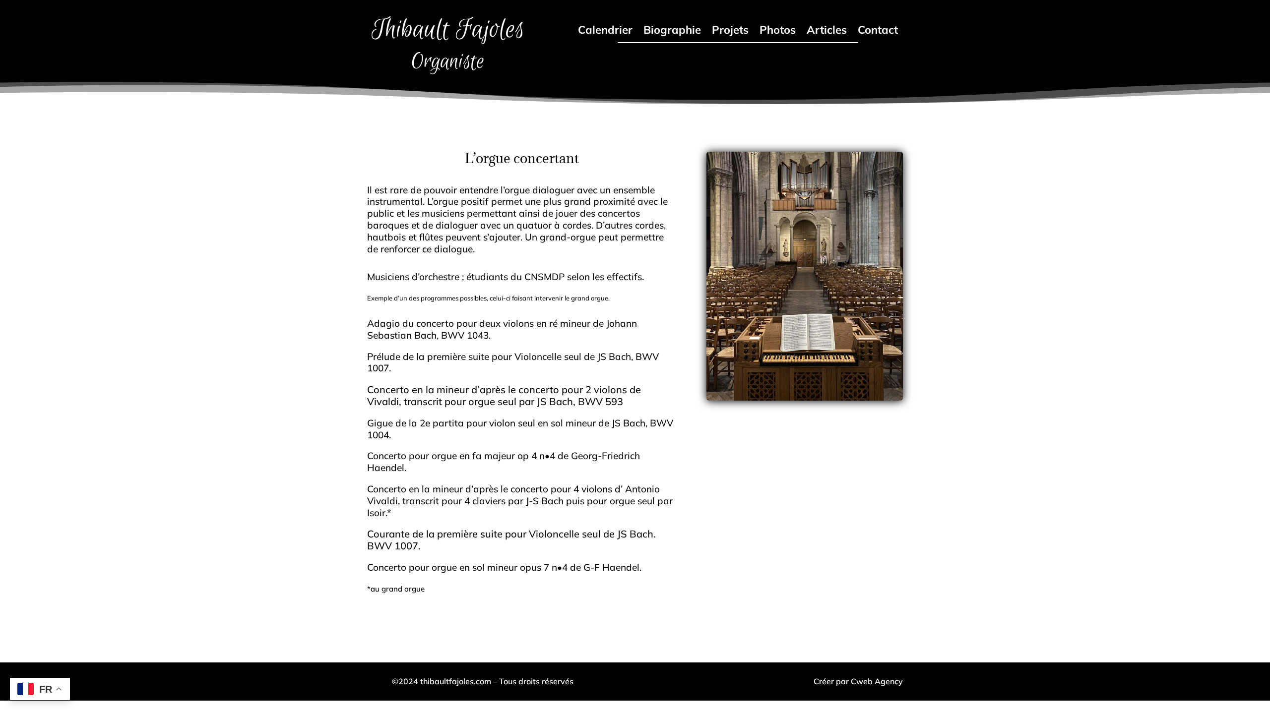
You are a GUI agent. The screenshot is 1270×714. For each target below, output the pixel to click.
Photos (778, 31)
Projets (730, 31)
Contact (878, 31)
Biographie (672, 31)
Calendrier (605, 31)
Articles (827, 31)
